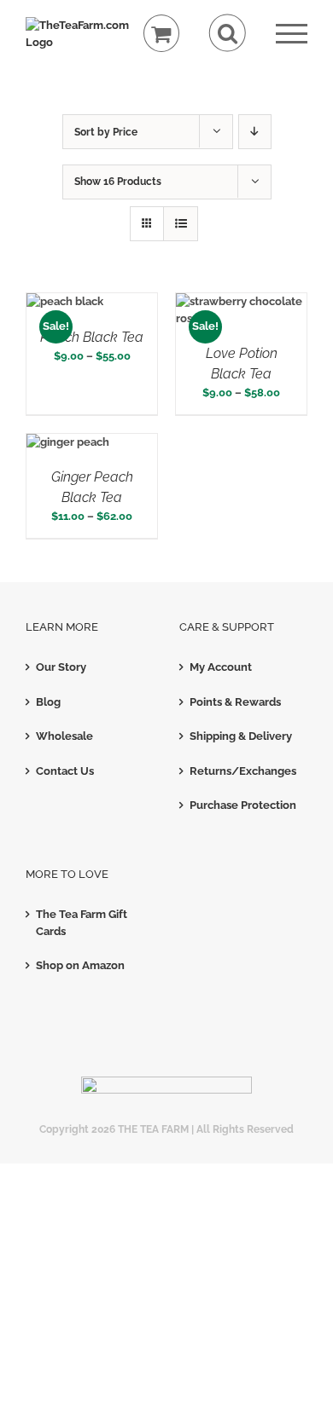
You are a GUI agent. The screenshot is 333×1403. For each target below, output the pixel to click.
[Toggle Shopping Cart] (161, 33)
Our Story (61, 667)
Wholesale (64, 736)
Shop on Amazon (80, 965)
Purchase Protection (243, 805)
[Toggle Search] (227, 32)
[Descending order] (255, 131)
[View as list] (180, 223)
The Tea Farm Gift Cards (81, 923)
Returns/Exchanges (243, 771)
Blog (48, 702)
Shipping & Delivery (241, 736)
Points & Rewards (235, 702)
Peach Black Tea (91, 337)
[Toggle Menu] (291, 33)
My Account (221, 667)
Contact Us (65, 771)
